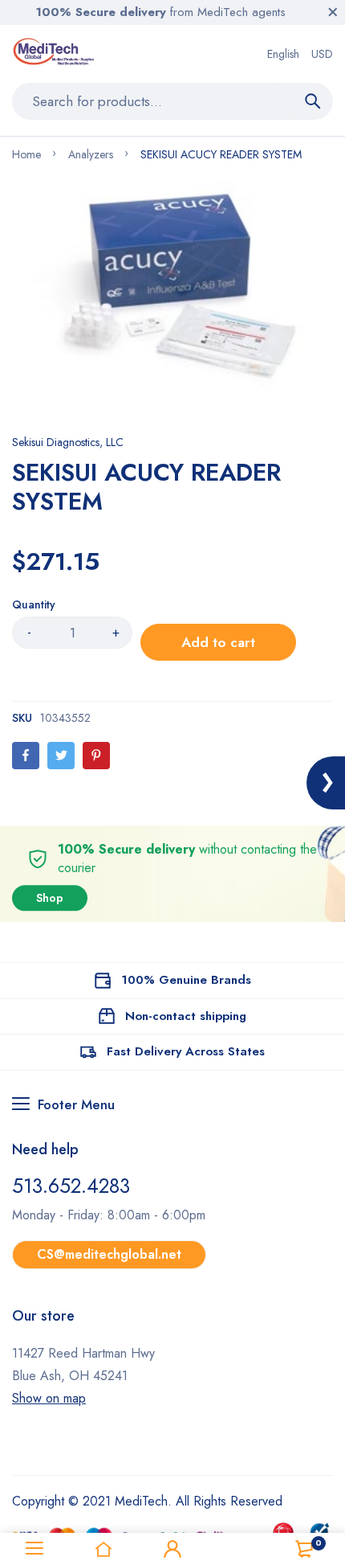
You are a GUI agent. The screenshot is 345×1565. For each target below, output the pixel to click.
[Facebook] (25, 755)
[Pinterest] (96, 755)
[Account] (172, 1549)
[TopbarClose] (333, 12)
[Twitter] (61, 755)
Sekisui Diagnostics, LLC (68, 442)
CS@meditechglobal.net (109, 1254)
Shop (49, 899)
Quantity (33, 604)
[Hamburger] (34, 1549)
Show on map (49, 1398)
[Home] (103, 1549)
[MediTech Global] (55, 54)
